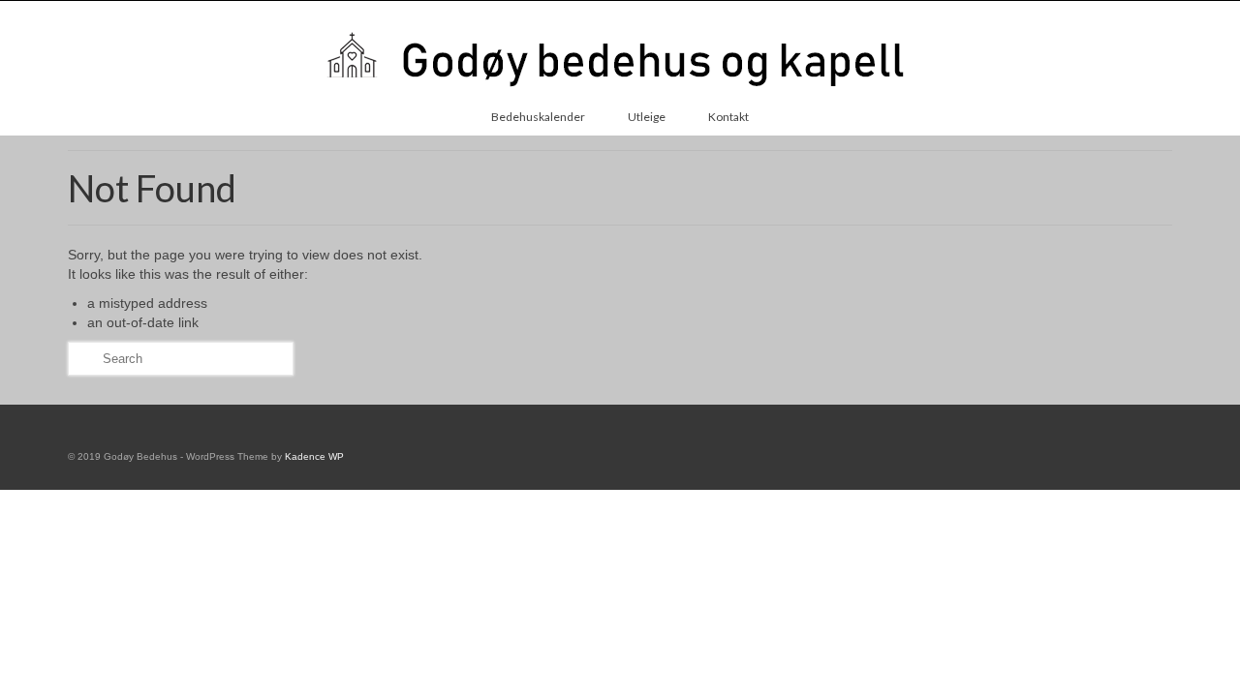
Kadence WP (314, 456)
